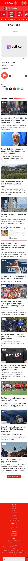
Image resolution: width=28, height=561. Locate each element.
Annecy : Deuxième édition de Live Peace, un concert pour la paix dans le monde (14, 120)
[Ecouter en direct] (25, 2)
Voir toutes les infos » (14, 476)
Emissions (14, 527)
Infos (20, 19)
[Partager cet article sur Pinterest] (14, 89)
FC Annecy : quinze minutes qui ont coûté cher (13, 399)
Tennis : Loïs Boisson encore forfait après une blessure (13, 277)
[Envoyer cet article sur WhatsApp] (18, 89)
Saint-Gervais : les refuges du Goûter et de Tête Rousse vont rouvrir (13, 429)
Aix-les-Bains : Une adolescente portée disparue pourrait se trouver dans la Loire (13, 246)
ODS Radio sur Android (14, 542)
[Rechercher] (22, 2)
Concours (14, 529)
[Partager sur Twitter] (10, 89)
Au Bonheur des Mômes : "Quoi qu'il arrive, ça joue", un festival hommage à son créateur (12, 304)
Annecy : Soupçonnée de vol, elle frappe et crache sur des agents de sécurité (13, 367)
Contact (14, 506)
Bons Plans (12, 19)
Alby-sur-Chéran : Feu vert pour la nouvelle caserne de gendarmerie (13, 336)
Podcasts (14, 533)
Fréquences (14, 512)
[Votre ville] (15, 2)
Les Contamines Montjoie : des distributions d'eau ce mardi (12, 184)
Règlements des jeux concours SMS (14, 550)
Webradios (14, 535)
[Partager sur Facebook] (6, 89)
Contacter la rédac (14, 520)
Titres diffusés (14, 510)
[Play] (2, 13)
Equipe (14, 508)
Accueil (3, 19)
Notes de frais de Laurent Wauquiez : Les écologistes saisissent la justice (13, 151)
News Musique (14, 518)
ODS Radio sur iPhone (14, 540)
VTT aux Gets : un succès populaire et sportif (12, 461)
